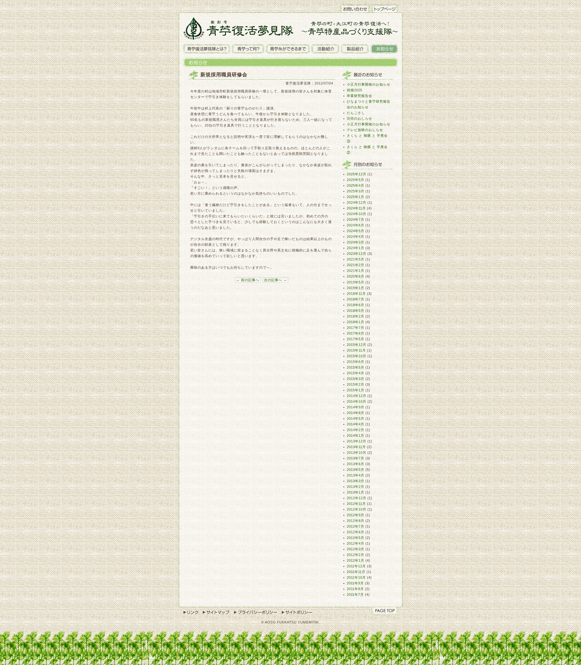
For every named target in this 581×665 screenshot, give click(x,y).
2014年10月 (356, 401)
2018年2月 (355, 316)
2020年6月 (355, 276)
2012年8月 (355, 521)
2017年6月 (355, 333)
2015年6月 (355, 362)
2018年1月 (355, 322)
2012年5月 (355, 538)
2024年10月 (356, 214)
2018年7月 (355, 299)
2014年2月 (355, 430)
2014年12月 (356, 396)
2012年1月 (355, 560)
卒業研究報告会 (359, 96)
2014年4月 (355, 424)
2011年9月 (355, 583)
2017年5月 (355, 339)
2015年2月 (355, 384)
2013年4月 (355, 475)
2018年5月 (355, 311)
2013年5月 (355, 469)
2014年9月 (355, 407)
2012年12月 (356, 498)
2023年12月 (356, 254)
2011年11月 (356, 572)
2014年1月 (355, 435)
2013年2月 (355, 487)
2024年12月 (356, 202)
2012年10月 (356, 509)
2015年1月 (355, 390)
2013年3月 (355, 481)
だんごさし (356, 113)
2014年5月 (355, 418)
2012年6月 (355, 532)
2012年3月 (355, 549)
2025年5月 (355, 180)
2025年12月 (356, 174)
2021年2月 (355, 265)
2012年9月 (355, 515)
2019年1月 (355, 288)
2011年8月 (355, 589)
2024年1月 (355, 248)
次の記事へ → (275, 280)
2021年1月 (355, 271)
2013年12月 (356, 441)
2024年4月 (355, 236)
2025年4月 (355, 185)
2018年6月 (355, 305)
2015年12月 (356, 345)
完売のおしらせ (359, 118)
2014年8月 (355, 413)
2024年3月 (355, 242)
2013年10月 (356, 452)
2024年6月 (355, 225)
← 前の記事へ (247, 280)
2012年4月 (355, 543)
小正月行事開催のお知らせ (368, 84)
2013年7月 (355, 458)
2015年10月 (356, 356)
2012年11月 (356, 504)
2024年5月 (355, 231)
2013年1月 (355, 492)
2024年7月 (355, 219)
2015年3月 (355, 379)
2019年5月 (355, 282)
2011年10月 (356, 577)
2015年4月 (355, 373)
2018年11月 (356, 293)
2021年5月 (355, 259)
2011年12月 (356, 566)
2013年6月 (355, 464)
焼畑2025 (354, 90)
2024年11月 (356, 208)
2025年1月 (355, 197)
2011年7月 (355, 594)
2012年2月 (355, 555)
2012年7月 (355, 526)
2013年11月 (356, 447)
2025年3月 (355, 191)
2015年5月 (355, 367)
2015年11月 (356, 350)
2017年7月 (355, 328)
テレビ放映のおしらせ (365, 130)
